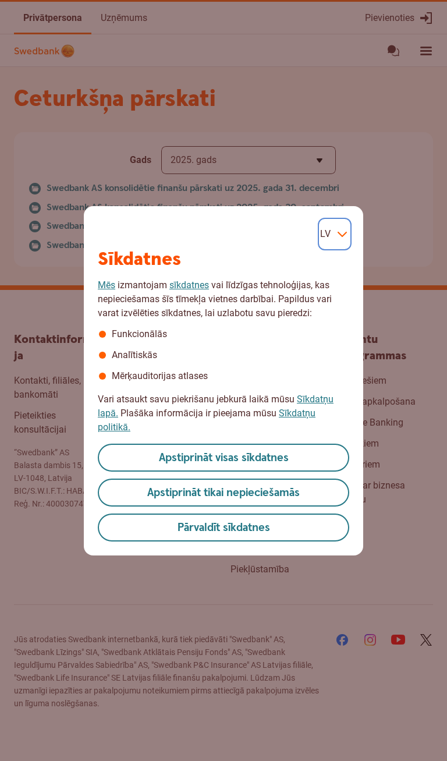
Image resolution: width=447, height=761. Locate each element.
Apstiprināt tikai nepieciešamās (223, 493)
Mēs (106, 285)
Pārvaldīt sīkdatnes (224, 528)
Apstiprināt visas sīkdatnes (224, 458)
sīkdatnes (189, 285)
